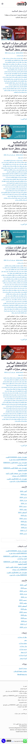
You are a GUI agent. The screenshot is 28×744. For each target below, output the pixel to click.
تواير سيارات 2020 (14, 169)
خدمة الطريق (20, 171)
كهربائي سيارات (19, 84)
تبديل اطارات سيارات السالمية (13, 278)
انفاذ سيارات (9, 379)
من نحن (25, 709)
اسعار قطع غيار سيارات (18, 377)
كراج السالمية (20, 75)
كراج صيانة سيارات (19, 409)
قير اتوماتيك (6, 387)
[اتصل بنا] (3, 741)
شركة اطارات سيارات (19, 307)
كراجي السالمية (16, 81)
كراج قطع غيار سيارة (18, 413)
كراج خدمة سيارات (19, 406)
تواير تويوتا (22, 299)
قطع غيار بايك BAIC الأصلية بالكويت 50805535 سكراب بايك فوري (17, 480)
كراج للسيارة (11, 190)
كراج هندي (11, 194)
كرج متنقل (16, 196)
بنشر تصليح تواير (12, 271)
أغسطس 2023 (22, 512)
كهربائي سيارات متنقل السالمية (17, 88)
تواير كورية (10, 301)
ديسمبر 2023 (23, 506)
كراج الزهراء (12, 183)
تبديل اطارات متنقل (12, 280)
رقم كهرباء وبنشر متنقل (14, 67)
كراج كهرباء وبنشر (10, 413)
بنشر (15, 162)
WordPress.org (22, 674)
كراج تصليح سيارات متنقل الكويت (12, 402)
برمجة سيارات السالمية (11, 160)
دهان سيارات (20, 387)
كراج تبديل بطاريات (19, 392)
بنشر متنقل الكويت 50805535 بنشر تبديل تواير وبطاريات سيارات (16, 692)
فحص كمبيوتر (9, 181)
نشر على (10, 52)
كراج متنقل (20, 157)
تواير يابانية (14, 303)
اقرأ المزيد (24, 119)
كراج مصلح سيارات (13, 417)
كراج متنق (20, 192)
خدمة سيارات (12, 175)
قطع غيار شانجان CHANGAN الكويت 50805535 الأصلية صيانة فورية (16, 458)
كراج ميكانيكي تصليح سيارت (17, 419)
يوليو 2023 (24, 515)
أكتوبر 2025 (23, 491)
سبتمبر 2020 (23, 518)
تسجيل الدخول (23, 668)
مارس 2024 (23, 497)
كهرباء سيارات (20, 55)
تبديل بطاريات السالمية (12, 62)
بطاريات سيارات (9, 58)
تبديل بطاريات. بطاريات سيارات (15, 282)
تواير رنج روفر (10, 299)
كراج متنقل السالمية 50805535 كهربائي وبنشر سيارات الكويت (16, 365)
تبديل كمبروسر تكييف (14, 381)
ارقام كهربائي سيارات (18, 58)
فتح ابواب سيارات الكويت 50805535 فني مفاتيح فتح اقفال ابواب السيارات (15, 705)
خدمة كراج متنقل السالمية (18, 179)
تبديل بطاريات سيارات (14, 166)
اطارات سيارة (10, 267)
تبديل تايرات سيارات (18, 284)
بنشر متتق (6, 271)
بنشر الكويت (11, 162)
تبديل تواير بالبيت (9, 286)
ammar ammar (19, 52)
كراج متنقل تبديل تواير (18, 310)
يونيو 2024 (24, 494)
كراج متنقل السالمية (8, 192)
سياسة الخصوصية (23, 702)
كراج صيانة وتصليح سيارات (18, 411)
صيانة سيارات (9, 179)
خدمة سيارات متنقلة (18, 385)
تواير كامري (16, 301)
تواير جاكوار (16, 299)
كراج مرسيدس (17, 194)
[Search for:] (14, 540)
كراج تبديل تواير (11, 186)
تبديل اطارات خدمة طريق (11, 277)
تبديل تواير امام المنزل (18, 286)
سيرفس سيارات (13, 387)
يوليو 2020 (24, 521)
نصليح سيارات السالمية (19, 92)
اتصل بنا (25, 686)
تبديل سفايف (14, 64)
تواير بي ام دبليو (9, 297)
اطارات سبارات (11, 265)
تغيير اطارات (15, 295)
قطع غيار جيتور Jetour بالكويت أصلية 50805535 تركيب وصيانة (16, 475)
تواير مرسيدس (20, 303)
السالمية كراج (15, 379)
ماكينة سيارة (17, 421)
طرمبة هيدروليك (15, 181)
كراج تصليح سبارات (19, 396)
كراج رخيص (8, 188)
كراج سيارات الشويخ (12, 408)
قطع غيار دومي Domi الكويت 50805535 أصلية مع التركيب (15, 464)
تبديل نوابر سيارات (17, 294)
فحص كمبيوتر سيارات (18, 71)
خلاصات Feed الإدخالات (20, 671)
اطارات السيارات (19, 265)
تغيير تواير (10, 295)
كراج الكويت (13, 184)
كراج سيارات (17, 190)
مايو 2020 (24, 527)
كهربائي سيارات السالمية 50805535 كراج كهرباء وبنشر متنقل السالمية (14, 46)
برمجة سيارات (19, 160)
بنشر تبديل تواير (19, 271)
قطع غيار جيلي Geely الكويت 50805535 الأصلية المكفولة (15, 469)
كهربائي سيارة (17, 90)
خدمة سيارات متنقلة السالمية (17, 177)
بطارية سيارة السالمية (18, 60)
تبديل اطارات (20, 275)
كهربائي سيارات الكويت (18, 86)
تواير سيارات (20, 263)
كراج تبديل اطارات (19, 186)
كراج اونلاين (14, 75)
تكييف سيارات (9, 65)
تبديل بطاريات (21, 62)
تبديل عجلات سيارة (9, 292)
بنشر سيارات (17, 713)
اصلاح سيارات (9, 377)
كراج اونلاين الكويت (18, 77)
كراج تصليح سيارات (10, 396)
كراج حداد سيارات (13, 404)
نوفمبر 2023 (23, 509)
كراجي (7, 194)
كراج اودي (8, 184)
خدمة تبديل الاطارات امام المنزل (16, 305)
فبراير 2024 (23, 500)
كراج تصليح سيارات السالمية (17, 188)
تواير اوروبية (15, 297)
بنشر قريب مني (19, 164)
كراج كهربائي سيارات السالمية (12, 79)
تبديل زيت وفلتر (20, 64)
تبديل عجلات (11, 290)
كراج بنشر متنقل (13, 391)
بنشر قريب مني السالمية (10, 164)
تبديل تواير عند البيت (8, 288)
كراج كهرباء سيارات (9, 77)
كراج (22, 183)
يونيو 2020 (24, 524)
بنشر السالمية (10, 60)
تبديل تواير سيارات (18, 288)
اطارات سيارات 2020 (18, 267)
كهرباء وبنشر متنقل (19, 198)
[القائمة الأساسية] (2, 4)
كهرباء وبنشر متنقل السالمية (15, 82)
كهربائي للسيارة (10, 90)
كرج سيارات (21, 196)
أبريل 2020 (23, 530)
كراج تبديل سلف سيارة (16, 394)
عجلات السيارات (10, 307)
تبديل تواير (11, 284)
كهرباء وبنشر (10, 81)
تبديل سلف (8, 64)
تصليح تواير (20, 295)
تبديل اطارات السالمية (12, 275)
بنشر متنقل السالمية (19, 273)
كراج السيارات (20, 184)
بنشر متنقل (21, 166)
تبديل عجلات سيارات (18, 292)
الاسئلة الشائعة (23, 688)
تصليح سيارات (7, 167)
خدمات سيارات (17, 383)
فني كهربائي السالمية (18, 73)
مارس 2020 (23, 533)
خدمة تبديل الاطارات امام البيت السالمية (14, 173)
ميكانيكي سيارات (19, 200)
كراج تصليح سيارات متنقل (18, 400)
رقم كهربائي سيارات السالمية (16, 69)
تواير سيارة (21, 301)
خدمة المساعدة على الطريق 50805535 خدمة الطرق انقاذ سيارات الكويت (15, 696)
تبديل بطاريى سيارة (15, 167)
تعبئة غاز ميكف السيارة (17, 65)
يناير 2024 (24, 503)
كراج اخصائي (18, 183)
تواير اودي (21, 297)
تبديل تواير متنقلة (18, 290)
